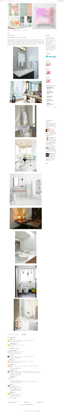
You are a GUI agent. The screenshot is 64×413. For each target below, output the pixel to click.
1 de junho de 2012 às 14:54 (15, 390)
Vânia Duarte (12, 370)
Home (9, 30)
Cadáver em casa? (53, 153)
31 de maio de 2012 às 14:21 (15, 368)
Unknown (11, 364)
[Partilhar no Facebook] (24, 334)
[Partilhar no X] (23, 334)
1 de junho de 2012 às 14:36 (15, 382)
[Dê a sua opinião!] (22, 334)
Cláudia (11, 339)
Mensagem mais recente (12, 402)
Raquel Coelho (12, 343)
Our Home (14, 30)
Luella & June (49, 96)
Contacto (19, 30)
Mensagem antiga (40, 402)
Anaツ (11, 384)
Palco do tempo (12, 350)
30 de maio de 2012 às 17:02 (15, 341)
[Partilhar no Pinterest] (25, 334)
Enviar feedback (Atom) (28, 404)
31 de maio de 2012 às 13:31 (15, 362)
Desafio (47, 122)
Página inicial (27, 402)
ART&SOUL (48, 103)
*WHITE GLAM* (49, 99)
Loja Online (25, 30)
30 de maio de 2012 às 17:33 (15, 348)
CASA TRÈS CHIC (49, 91)
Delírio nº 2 (52, 129)
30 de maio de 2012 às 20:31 (15, 353)
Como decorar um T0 (50, 100)
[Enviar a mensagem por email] (21, 334)
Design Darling (49, 87)
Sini (10, 355)
